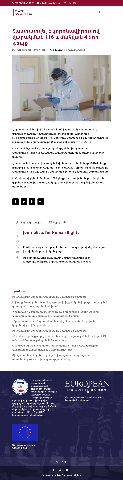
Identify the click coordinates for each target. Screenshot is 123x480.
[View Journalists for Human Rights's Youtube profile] (18, 252)
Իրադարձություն (75, 49)
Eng (64, 461)
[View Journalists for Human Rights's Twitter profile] (18, 247)
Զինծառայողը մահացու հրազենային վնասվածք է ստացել (49, 296)
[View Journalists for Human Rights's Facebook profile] (18, 236)
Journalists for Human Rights (32, 49)
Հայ (56, 461)
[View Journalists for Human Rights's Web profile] (18, 257)
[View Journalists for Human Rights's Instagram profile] (18, 241)
